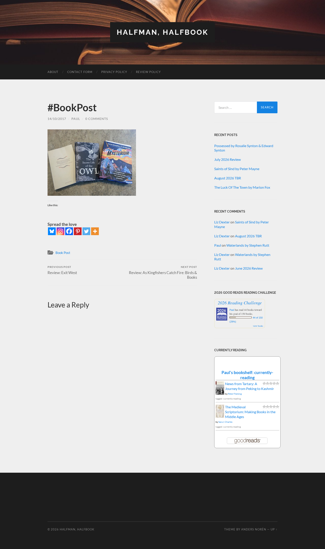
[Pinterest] (78, 231)
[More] (95, 231)
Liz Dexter (222, 222)
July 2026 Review (227, 159)
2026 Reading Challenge (240, 302)
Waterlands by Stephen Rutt (247, 245)
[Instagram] (60, 231)
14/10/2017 (57, 119)
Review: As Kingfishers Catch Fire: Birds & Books (163, 272)
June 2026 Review (249, 268)
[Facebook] (69, 231)
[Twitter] (86, 231)
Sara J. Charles (225, 421)
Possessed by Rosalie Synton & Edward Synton (243, 148)
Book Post (62, 253)
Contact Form (79, 72)
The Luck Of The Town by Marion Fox (242, 187)
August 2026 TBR (227, 178)
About (53, 72)
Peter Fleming (235, 393)
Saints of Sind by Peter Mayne (236, 169)
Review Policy (148, 72)
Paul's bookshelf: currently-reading (247, 375)
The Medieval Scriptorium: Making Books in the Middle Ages (250, 412)
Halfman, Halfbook (162, 32)
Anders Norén (253, 529)
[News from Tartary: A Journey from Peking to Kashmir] (220, 393)
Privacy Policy (114, 72)
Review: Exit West (62, 270)
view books (258, 325)
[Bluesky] (52, 231)
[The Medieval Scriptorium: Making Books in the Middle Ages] (220, 416)
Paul (75, 119)
